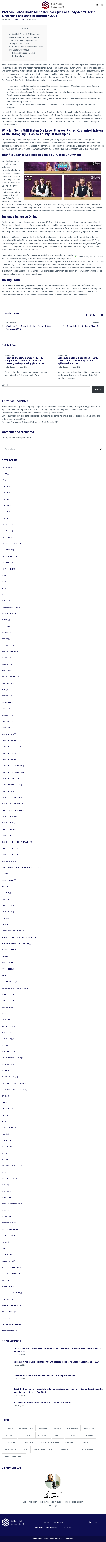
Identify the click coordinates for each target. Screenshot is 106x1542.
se (3, 1172)
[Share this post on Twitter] (90, 315)
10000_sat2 (6, 486)
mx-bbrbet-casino (8, 1026)
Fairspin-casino (8, 880)
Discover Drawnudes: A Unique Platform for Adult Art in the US (30, 422)
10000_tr (5, 493)
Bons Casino (43, 1428)
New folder (6, 1032)
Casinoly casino (8, 861)
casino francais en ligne (11, 785)
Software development (11, 1204)
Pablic (4, 1102)
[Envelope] (56, 1506)
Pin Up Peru (6, 1109)
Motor (4, 1020)
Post (4, 1134)
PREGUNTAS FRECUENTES (46, 1527)
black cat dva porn (26, 1428)
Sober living (6, 1197)
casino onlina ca (8, 817)
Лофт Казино (88, 1435)
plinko (4, 1121)
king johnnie (7, 969)
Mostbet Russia (8, 1001)
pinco (4, 1115)
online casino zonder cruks (13, 1083)
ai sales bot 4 (7, 626)
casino (4, 728)
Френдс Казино (10, 1449)
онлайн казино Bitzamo (67, 1449)
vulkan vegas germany (11, 1293)
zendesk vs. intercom (10, 1305)
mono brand (7, 994)
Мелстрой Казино (11, 1442)
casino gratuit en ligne (11, 797)
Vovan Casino (7, 1286)
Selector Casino (26, 1435)
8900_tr (4, 601)
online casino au (8, 1077)
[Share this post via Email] (102, 315)
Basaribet (5, 664)
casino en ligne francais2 (12, 766)
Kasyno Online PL (8, 963)
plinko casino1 (7, 1128)
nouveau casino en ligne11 (12, 1064)
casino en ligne (8, 734)
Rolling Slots (18, 56)
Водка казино (73, 1435)
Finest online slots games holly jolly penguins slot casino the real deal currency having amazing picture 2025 (25, 360)
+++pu (4, 474)
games (4, 918)
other (4, 1096)
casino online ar (8, 829)
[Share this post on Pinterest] (98, 315)
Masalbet (5, 975)
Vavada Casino (43, 1435)
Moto (4, 1013)
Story (4, 1210)
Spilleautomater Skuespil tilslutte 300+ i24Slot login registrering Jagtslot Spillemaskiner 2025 (78, 360)
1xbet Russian (7, 569)
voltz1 (4, 1280)
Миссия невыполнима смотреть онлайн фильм (41, 1442)
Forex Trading (7, 905)
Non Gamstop (7, 1051)
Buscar (5, 385)
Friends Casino (72, 1428)
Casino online (7, 823)
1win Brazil (6, 531)
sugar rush (6, 1217)
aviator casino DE (9, 651)
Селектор (85, 1442)
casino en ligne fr (9, 759)
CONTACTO (66, 1527)
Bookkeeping (7, 702)
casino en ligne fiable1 (10, 747)
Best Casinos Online (9, 677)
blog (4, 690)
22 (2, 582)
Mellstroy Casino (90, 1428)
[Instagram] (50, 1506)
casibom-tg (6, 721)
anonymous (6, 632)
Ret (3, 1153)
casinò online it (8, 836)
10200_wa (5, 505)
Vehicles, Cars (7, 1261)
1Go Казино (9, 1428)
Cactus (4, 709)
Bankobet (5, 658)
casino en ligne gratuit (11, 778)
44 (2, 588)
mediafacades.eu (8, 982)
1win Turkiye (7, 550)
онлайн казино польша (11, 1324)
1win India (6, 537)
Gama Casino (7, 912)
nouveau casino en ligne (11, 1058)
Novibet (5, 1070)
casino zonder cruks (10, 848)
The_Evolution (7, 1236)
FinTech (5, 886)
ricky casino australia (11, 1166)
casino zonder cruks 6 (10, 855)
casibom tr (6, 715)
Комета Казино (8, 1312)
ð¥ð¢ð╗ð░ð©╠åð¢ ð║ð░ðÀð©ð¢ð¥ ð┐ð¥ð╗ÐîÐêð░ (21, 867)
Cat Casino (57, 1428)
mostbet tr (6, 1007)
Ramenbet (5, 1147)
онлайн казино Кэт (89, 1449)
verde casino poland (10, 1274)
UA (3, 1248)
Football (5, 899)
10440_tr (5, 512)
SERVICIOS (58, 1522)
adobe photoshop (9, 613)
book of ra (6, 696)
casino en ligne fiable (10, 740)
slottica (5, 1191)
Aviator (5, 639)
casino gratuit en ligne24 (12, 810)
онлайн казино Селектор (14, 1456)
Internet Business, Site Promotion (15, 944)
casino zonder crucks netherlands (16, 842)
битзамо (25, 1449)
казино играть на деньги (43, 1449)
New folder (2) (7, 1039)
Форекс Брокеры (8, 1331)
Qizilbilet (5, 1140)
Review (4, 1159)
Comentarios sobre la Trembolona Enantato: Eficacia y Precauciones (32, 413)
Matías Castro (7, 19)
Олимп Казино (70, 1442)
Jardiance (6, 956)
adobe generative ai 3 (10, 607)
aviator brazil (7, 645)
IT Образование (8, 950)
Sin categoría (31, 19)
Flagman (5, 893)
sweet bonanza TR (9, 1229)
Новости (5, 1318)
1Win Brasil (6, 524)
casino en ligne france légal (13, 772)
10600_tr (5, 518)
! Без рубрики (7, 467)
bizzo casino (7, 683)
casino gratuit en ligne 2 (11, 804)
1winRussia (6, 563)
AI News (5, 620)
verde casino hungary (10, 1267)
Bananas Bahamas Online (23, 53)
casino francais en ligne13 (12, 791)
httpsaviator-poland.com (12, 931)
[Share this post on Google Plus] (94, 315)
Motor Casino (9, 1435)
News (4, 1045)
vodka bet (58, 1435)
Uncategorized (7, 1255)
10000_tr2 (5, 499)
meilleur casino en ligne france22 (15, 988)
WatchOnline (7, 1299)
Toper (4, 1242)
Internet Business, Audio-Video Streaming (18, 937)
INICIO (46, 1522)
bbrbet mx (6, 670)
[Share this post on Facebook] (87, 315)
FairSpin (5, 874)
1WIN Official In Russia (10, 543)
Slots (4, 1185)
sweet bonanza (8, 1223)
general (5, 924)
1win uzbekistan (8, 556)
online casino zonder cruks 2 (13, 1090)
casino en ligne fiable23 (11, 753)
